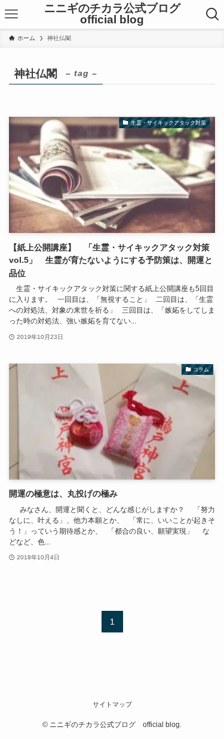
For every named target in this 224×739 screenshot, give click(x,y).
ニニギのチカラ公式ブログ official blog (118, 14)
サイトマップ (112, 704)
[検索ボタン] (212, 14)
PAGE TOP (207, 706)
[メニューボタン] (11, 14)
